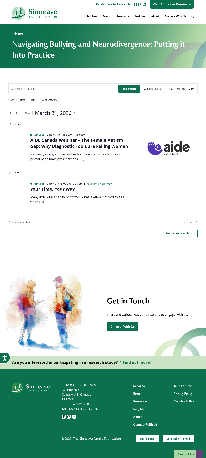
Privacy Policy (183, 393)
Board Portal (147, 438)
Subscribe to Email (178, 438)
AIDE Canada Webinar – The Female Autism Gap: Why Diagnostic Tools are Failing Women (79, 143)
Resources (123, 16)
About (155, 16)
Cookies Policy (184, 401)
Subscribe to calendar (177, 233)
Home (18, 33)
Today (26, 112)
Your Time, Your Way (52, 189)
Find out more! (137, 362)
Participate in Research (113, 4)
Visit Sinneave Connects (172, 4)
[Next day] (17, 113)
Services (92, 16)
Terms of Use (183, 385)
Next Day (188, 222)
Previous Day (21, 222)
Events (107, 16)
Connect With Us (175, 16)
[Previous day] (10, 113)
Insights (140, 16)
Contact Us (186, 454)
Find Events (129, 88)
